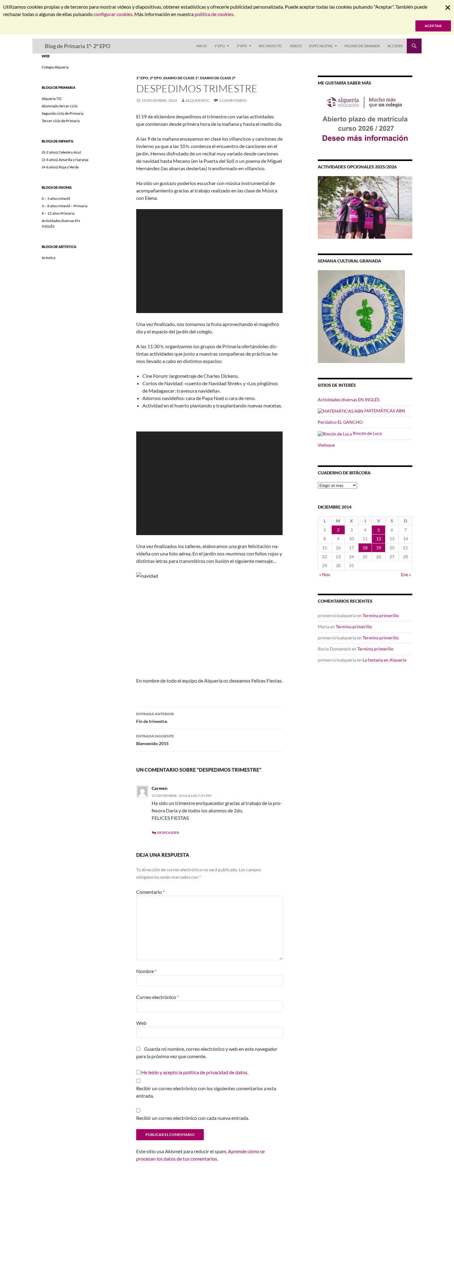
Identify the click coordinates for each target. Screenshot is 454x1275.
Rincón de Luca (367, 433)
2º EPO (242, 46)
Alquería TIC (52, 98)
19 (378, 547)
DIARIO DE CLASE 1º (181, 78)
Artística (48, 257)
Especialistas (321, 46)
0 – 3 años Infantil (56, 198)
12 (378, 538)
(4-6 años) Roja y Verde (60, 167)
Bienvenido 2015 (155, 740)
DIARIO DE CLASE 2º (218, 78)
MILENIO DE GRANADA (362, 46)
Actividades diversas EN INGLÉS (348, 399)
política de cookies (214, 14)
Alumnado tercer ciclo (60, 106)
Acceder (395, 46)
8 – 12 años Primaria (58, 213)
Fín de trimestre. (155, 718)
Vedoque (326, 445)
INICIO (201, 46)
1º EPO (219, 46)
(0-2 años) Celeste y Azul (61, 152)
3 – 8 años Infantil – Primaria (64, 206)
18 (365, 547)
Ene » (406, 574)
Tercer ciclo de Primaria (61, 120)
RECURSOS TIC (270, 46)
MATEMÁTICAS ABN (384, 410)
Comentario (150, 892)
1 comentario (233, 100)
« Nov (324, 574)
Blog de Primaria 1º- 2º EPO (77, 46)
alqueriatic (198, 100)
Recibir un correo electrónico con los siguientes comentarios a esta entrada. (206, 1092)
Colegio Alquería (55, 67)
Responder (168, 832)
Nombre (146, 971)
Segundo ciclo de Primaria (62, 113)
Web (141, 1023)
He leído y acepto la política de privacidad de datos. (194, 1072)
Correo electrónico (157, 997)
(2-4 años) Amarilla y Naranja (65, 159)
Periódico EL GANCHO (340, 422)
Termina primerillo (381, 615)
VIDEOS (296, 46)
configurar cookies (113, 14)
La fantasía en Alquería (384, 659)
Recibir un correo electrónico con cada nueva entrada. (192, 1118)
